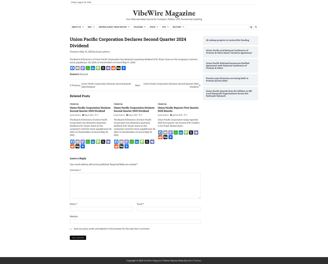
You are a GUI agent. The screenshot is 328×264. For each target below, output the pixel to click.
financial (84, 74)
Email (140, 204)
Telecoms (138, 27)
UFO (164, 27)
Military (177, 27)
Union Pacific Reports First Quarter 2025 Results (178, 109)
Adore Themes (194, 260)
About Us (76, 27)
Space (152, 27)
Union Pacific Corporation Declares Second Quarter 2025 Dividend (90, 109)
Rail (90, 27)
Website (74, 216)
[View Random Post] (251, 27)
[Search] (255, 27)
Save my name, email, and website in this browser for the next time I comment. (112, 228)
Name (73, 204)
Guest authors (103, 51)
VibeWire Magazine (164, 13)
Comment (75, 170)
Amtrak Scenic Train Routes (113, 27)
